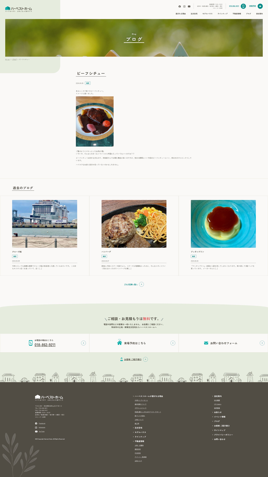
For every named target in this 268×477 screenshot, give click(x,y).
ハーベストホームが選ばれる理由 (149, 396)
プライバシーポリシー (223, 434)
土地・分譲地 (139, 445)
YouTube (41, 431)
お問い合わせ (219, 439)
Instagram (42, 427)
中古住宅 (138, 453)
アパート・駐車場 (140, 457)
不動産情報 (237, 13)
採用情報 (217, 408)
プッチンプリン (197, 251)
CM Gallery (217, 404)
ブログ (248, 13)
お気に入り (138, 461)
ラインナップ (223, 13)
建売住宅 (138, 449)
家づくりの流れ (140, 416)
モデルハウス (207, 13)
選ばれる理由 (181, 13)
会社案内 (259, 13)
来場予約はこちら (135, 343)
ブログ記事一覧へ (131, 284)
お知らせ (218, 412)
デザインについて (140, 408)
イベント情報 (219, 416)
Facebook (42, 423)
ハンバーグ (106, 251)
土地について (139, 420)
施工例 (137, 423)
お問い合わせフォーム (223, 343)
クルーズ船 (17, 251)
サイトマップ (219, 430)
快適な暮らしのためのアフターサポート (148, 412)
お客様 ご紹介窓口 (133, 359)
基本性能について (140, 404)
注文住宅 (194, 13)
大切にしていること (141, 400)
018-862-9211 (234, 6)
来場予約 (252, 6)
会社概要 (217, 400)
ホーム (7, 59)
